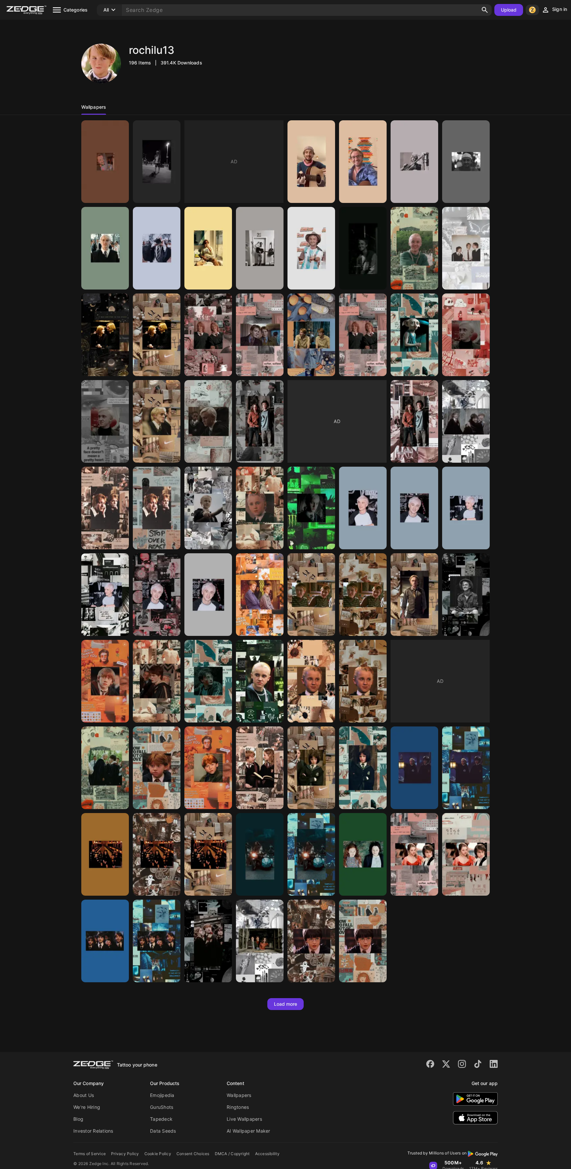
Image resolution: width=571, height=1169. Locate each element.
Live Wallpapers (244, 1119)
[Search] (485, 10)
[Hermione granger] (260, 767)
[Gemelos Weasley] (105, 334)
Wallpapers (239, 1095)
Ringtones (238, 1107)
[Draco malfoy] (414, 248)
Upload (509, 10)
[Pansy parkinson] (311, 767)
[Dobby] (414, 334)
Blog (78, 1119)
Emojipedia (162, 1095)
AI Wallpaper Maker (248, 1131)
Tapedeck (161, 1119)
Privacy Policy (125, 1153)
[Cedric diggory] (156, 681)
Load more (285, 1004)
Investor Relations (93, 1131)
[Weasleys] (466, 248)
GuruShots (161, 1107)
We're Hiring (86, 1107)
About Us (83, 1095)
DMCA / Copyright (232, 1153)
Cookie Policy (157, 1153)
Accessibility (267, 1153)
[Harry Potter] (260, 421)
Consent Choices (192, 1153)
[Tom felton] (105, 161)
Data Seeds (163, 1131)
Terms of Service (89, 1153)
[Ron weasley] (105, 681)
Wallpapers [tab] (93, 107)
